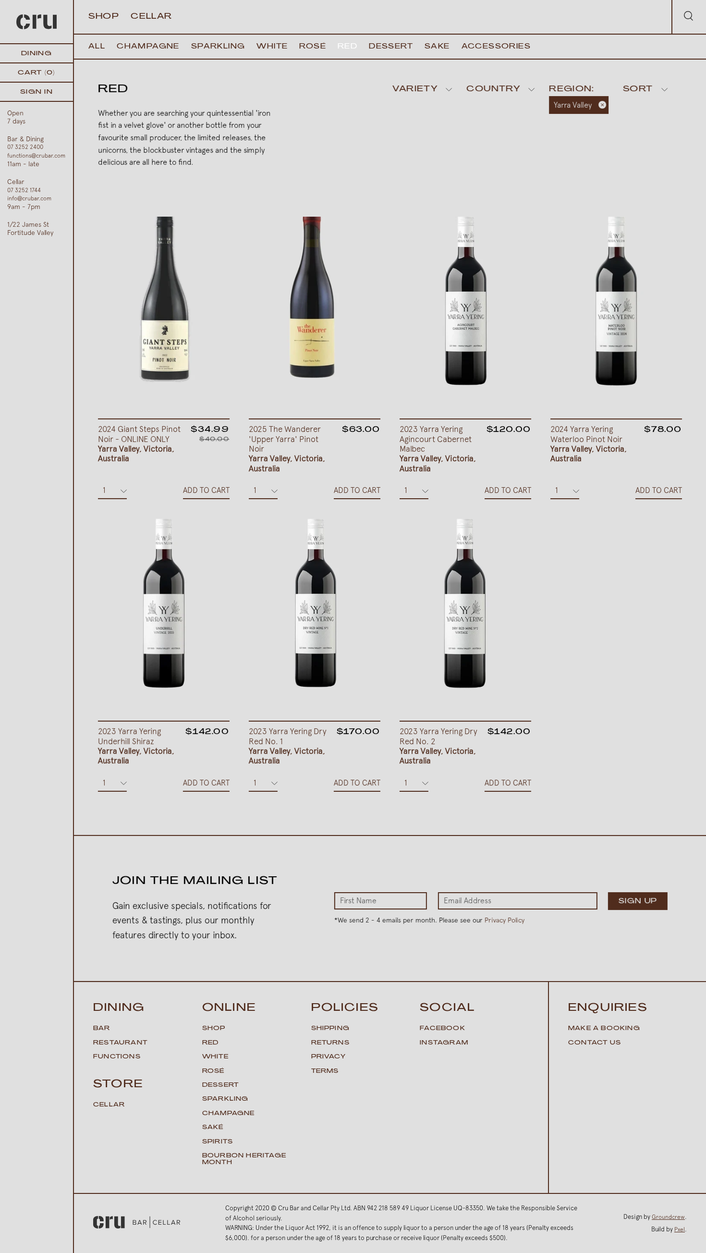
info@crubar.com (29, 198)
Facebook (442, 1029)
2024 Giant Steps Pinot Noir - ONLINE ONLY (139, 443)
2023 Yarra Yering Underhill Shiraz (136, 745)
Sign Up (638, 901)
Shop (103, 17)
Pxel (679, 1229)
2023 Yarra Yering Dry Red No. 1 (288, 745)
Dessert (391, 46)
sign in (36, 92)
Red (347, 46)
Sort (638, 89)
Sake (437, 46)
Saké (213, 1127)
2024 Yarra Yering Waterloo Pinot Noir (588, 443)
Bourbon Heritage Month (244, 1159)
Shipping (330, 1029)
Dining (36, 53)
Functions (117, 1057)
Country (493, 89)
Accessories (496, 46)
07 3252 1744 (24, 190)
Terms (325, 1071)
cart (36, 73)
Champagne (148, 46)
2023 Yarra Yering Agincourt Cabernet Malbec (438, 448)
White (272, 46)
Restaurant (120, 1043)
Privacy (328, 1057)
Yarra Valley (573, 105)
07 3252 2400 (25, 147)
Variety (415, 89)
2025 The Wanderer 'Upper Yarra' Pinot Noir (287, 448)
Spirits (217, 1142)
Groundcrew (668, 1217)
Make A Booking (604, 1029)
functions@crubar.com (36, 155)
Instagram (444, 1043)
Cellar (151, 17)
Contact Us (594, 1043)
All (96, 46)
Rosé (312, 46)
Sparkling (218, 46)
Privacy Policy (504, 920)
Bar (101, 1029)
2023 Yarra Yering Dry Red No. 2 (438, 745)
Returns (330, 1043)
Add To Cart (206, 490)
